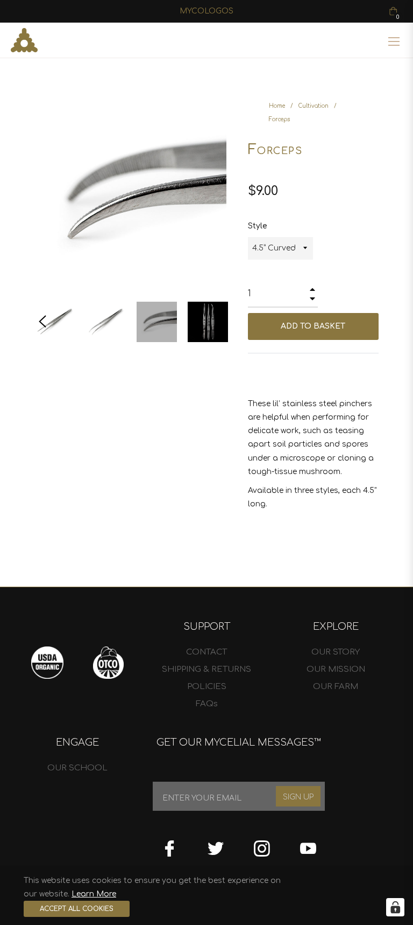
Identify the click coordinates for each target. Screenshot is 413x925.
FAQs (207, 703)
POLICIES (206, 686)
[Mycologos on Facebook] (169, 844)
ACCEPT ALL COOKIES (76, 909)
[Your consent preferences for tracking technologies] (395, 907)
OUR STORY (335, 652)
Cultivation (313, 106)
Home (277, 106)
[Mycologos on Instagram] (262, 844)
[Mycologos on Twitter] (216, 844)
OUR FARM (335, 686)
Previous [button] (42, 321)
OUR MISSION (336, 669)
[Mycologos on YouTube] (308, 844)
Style (257, 226)
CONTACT (206, 652)
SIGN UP (298, 797)
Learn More (94, 894)
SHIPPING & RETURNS (206, 669)
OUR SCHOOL (77, 768)
